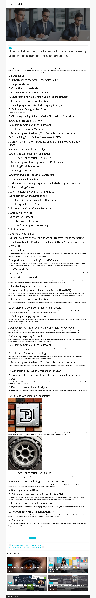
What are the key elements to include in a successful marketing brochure (24, 586)
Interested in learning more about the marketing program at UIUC (67, 586)
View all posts (32, 538)
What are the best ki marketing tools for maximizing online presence (26, 568)
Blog (15, 43)
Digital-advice (16, 4)
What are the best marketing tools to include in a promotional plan (64, 568)
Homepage (10, 43)
